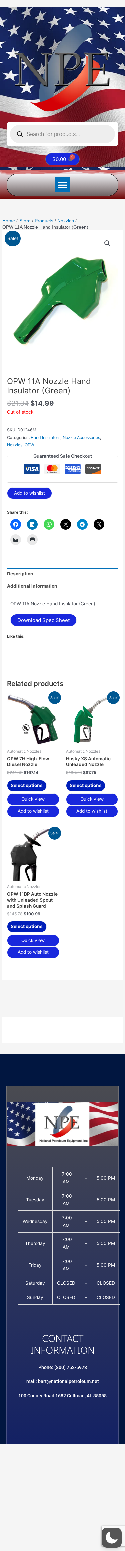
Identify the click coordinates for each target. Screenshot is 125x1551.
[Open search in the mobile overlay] (62, 134)
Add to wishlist (29, 493)
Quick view (33, 799)
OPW (29, 444)
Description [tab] (20, 573)
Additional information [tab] (32, 586)
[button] (62, 184)
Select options (27, 785)
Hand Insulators (45, 437)
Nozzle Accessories (81, 437)
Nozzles (14, 444)
